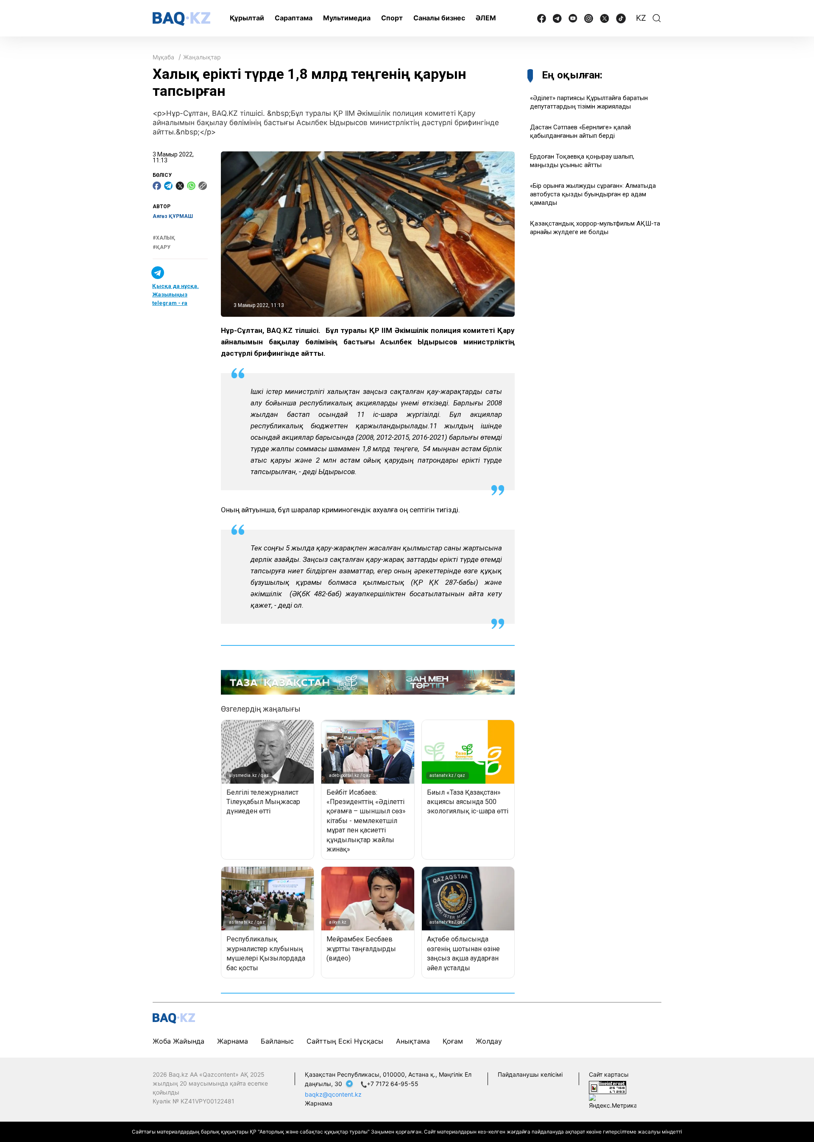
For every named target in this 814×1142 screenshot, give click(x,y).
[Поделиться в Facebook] (157, 185)
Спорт (392, 18)
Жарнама (232, 1041)
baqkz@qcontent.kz (333, 1094)
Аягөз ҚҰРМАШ (173, 216)
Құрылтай (247, 18)
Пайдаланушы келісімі (530, 1074)
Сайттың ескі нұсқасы (345, 1041)
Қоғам (453, 1041)
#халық (164, 238)
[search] (656, 18)
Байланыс (277, 1041)
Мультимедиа (347, 18)
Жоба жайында (178, 1041)
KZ (641, 18)
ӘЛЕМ (486, 18)
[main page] (181, 19)
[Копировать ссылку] (202, 185)
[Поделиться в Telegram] (168, 185)
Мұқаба (163, 57)
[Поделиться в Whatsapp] (191, 185)
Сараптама (293, 18)
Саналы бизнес (439, 18)
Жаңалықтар (202, 57)
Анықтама (413, 1041)
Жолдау (489, 1041)
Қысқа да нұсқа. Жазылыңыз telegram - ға (175, 294)
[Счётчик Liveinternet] (607, 1086)
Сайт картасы (609, 1074)
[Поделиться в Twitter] (180, 185)
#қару (161, 247)
